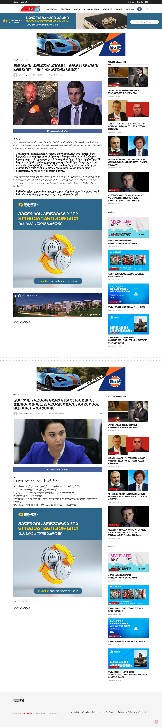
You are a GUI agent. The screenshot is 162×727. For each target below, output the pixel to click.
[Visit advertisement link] (81, 46)
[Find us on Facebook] (139, 9)
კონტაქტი (24, 2)
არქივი (146, 712)
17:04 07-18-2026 (115, 204)
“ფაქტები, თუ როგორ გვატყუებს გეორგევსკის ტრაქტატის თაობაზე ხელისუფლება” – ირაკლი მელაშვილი (127, 162)
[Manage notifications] (156, 722)
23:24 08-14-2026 (115, 96)
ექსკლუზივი (65, 9)
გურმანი (119, 9)
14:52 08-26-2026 (115, 310)
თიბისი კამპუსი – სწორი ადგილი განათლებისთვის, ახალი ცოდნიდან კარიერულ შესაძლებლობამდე (127, 340)
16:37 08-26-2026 (115, 280)
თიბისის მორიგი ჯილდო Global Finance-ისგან (126, 307)
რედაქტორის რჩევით (91, 9)
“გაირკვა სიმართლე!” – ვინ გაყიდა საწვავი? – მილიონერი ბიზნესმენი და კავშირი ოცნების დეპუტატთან (127, 126)
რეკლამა (16, 2)
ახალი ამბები (52, 9)
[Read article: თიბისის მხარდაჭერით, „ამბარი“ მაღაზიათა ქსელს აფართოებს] (128, 260)
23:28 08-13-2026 (115, 168)
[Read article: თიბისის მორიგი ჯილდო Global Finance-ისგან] (128, 293)
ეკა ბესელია (24, 601)
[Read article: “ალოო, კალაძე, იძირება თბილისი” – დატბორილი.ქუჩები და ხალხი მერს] (128, 77)
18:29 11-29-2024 (39, 413)
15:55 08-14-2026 (115, 132)
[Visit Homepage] (30, 9)
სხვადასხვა (130, 9)
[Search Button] (148, 9)
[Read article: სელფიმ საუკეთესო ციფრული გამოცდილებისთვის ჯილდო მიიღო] (128, 227)
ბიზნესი (77, 9)
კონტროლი (107, 9)
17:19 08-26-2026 (115, 246)
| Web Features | (27, 713)
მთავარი (16, 60)
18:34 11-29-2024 (39, 75)
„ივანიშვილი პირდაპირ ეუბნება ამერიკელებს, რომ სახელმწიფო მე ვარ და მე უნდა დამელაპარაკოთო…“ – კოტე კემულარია (127, 198)
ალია (27, 75)
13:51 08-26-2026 (115, 346)
